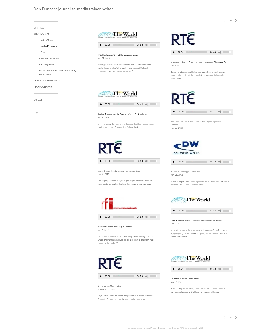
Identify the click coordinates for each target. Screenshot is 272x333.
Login (36, 112)
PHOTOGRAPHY (43, 86)
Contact (38, 99)
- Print (42, 52)
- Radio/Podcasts (48, 46)
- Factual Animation (49, 58)
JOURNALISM (41, 34)
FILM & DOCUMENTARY (47, 80)
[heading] (44, 9)
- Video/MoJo (46, 40)
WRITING (39, 28)
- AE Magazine (46, 64)
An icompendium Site (194, 328)
